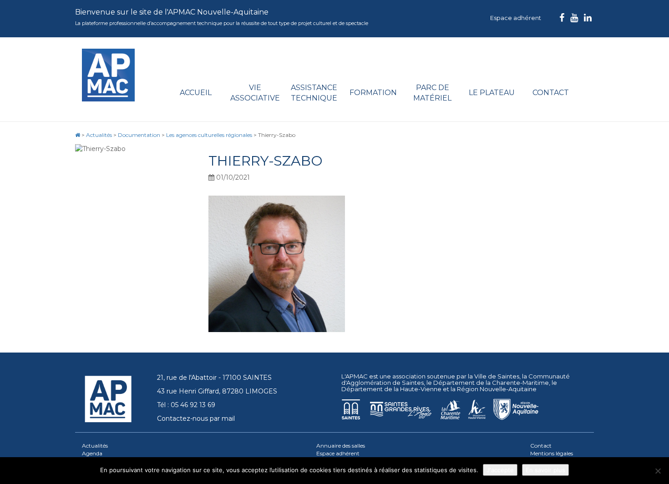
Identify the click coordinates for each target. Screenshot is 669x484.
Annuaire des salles (340, 445)
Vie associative (255, 92)
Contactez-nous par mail (196, 418)
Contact (550, 92)
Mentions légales (551, 453)
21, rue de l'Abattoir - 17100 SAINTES (214, 377)
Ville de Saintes (496, 376)
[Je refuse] (657, 470)
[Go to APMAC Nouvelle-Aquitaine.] (77, 134)
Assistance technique (314, 92)
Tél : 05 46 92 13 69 (186, 405)
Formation (373, 92)
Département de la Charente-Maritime (491, 382)
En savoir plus (545, 470)
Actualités (95, 445)
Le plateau (492, 92)
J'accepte (500, 470)
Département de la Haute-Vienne (391, 389)
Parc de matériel (432, 92)
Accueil (196, 92)
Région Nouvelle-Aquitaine (497, 389)
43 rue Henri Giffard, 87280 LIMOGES (217, 391)
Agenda (92, 453)
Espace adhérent (515, 17)
